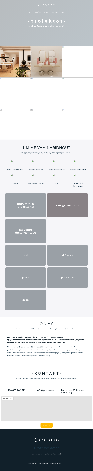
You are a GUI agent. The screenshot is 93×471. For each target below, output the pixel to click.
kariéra (63, 12)
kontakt (55, 12)
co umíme (37, 12)
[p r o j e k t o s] (46, 5)
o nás (29, 12)
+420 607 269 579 (15, 390)
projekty (46, 12)
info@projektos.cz (46, 390)
